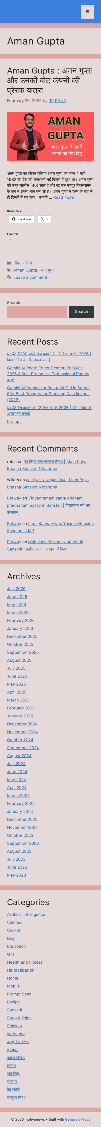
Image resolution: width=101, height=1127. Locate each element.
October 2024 (20, 740)
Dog (11, 938)
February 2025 (21, 708)
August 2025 (19, 660)
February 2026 (21, 620)
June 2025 (17, 676)
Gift (10, 954)
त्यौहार (11, 1065)
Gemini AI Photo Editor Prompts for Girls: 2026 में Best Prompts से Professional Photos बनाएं (48, 374)
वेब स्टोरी (13, 1089)
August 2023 (19, 851)
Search (13, 302)
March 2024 (18, 795)
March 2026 (18, 612)
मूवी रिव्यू (13, 1073)
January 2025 (20, 716)
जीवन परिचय (22, 263)
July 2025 (16, 668)
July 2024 (16, 763)
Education (16, 946)
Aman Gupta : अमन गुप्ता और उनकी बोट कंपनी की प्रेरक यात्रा (49, 80)
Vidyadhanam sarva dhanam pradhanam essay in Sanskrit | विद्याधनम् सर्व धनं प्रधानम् (48, 505)
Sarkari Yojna (19, 1018)
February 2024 (21, 803)
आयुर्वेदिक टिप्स (18, 1041)
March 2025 (18, 700)
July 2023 (16, 859)
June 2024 (17, 771)
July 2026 (16, 588)
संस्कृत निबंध (16, 1097)
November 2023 (22, 827)
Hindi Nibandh (20, 970)
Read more (63, 197)
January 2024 (20, 811)
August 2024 (19, 755)
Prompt (14, 421)
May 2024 (16, 779)
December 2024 (22, 724)
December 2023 (22, 819)
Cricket (13, 930)
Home (12, 978)
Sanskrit (14, 1010)
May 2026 (16, 604)
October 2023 (20, 835)
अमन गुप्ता (46, 270)
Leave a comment (30, 277)
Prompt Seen (19, 994)
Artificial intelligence (26, 914)
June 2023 (17, 867)
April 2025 (16, 692)
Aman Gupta (25, 270)
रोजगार (12, 1081)
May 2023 (16, 875)
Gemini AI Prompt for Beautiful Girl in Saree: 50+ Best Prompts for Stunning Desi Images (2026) (48, 393)
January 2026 (20, 628)
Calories (14, 922)
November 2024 (22, 732)
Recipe (13, 1002)
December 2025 (22, 636)
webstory (16, 1034)
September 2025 (23, 652)
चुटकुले (12, 1049)
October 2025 (20, 644)
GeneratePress (77, 1119)
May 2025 (16, 684)
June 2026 (17, 596)
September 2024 (23, 747)
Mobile (13, 986)
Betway (14, 498)
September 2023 (23, 843)
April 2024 (17, 787)
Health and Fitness (25, 962)
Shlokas (14, 1026)
